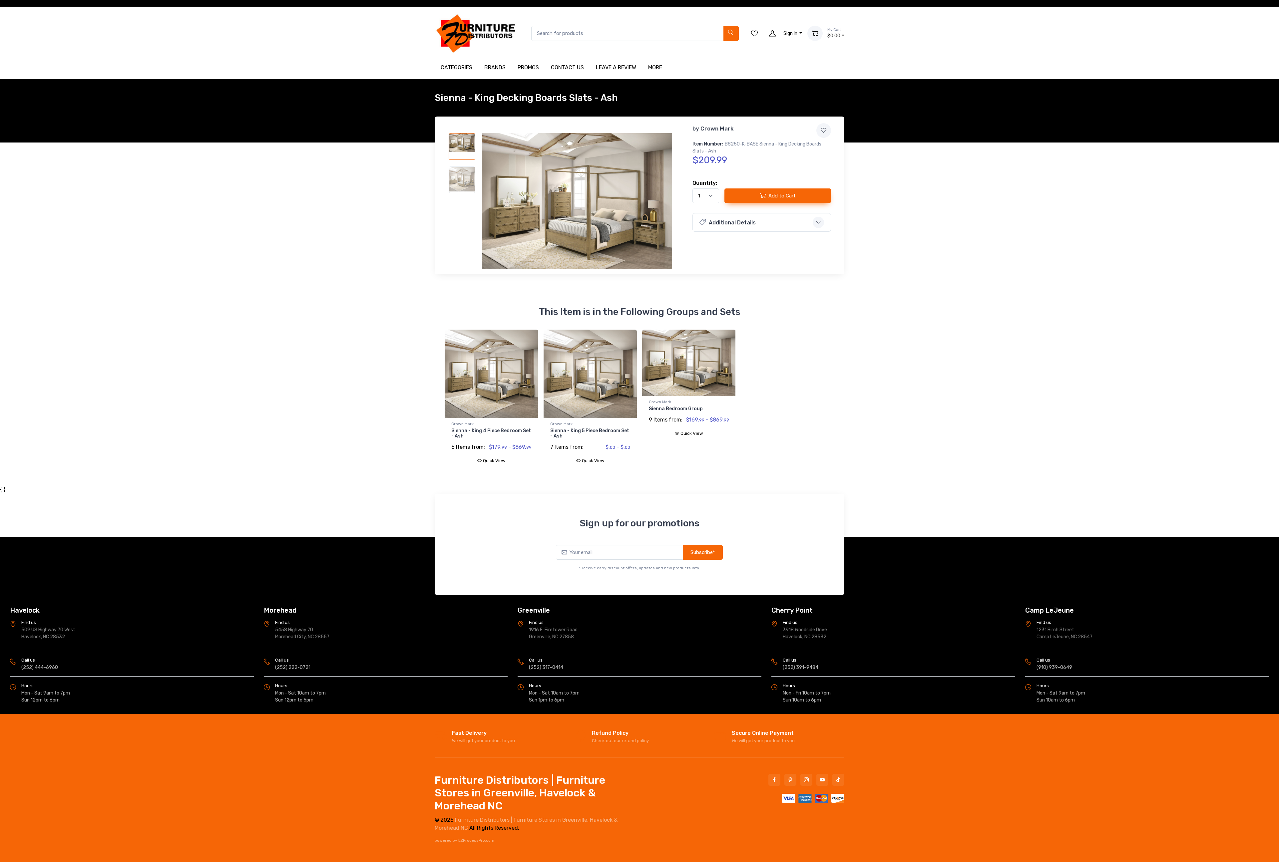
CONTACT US (567, 67)
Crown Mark (716, 128)
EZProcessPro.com (476, 840)
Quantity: (704, 183)
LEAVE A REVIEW (616, 67)
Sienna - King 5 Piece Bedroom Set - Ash (589, 433)
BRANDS (495, 67)
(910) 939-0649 (1054, 667)
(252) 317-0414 (546, 667)
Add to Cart (782, 196)
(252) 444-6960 (39, 667)
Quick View (494, 460)
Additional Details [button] (732, 222)
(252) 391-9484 (800, 667)
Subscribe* (702, 552)
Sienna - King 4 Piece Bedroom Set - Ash (491, 433)
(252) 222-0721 (292, 667)
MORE (655, 67)
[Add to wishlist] (823, 130)
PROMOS (528, 67)
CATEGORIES (456, 67)
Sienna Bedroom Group (676, 409)
